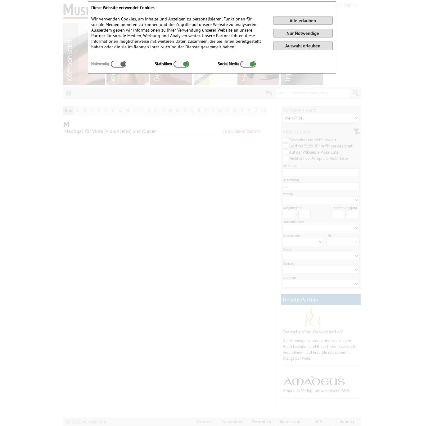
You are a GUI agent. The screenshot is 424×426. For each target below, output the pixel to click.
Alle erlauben (303, 21)
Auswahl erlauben (302, 46)
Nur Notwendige (302, 33)
